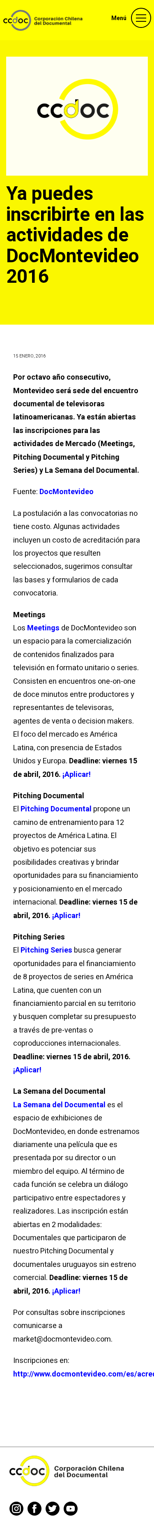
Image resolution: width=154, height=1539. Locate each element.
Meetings (44, 628)
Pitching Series (46, 950)
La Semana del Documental (59, 1105)
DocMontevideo (66, 491)
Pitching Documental (56, 809)
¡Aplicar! (76, 774)
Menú (118, 18)
